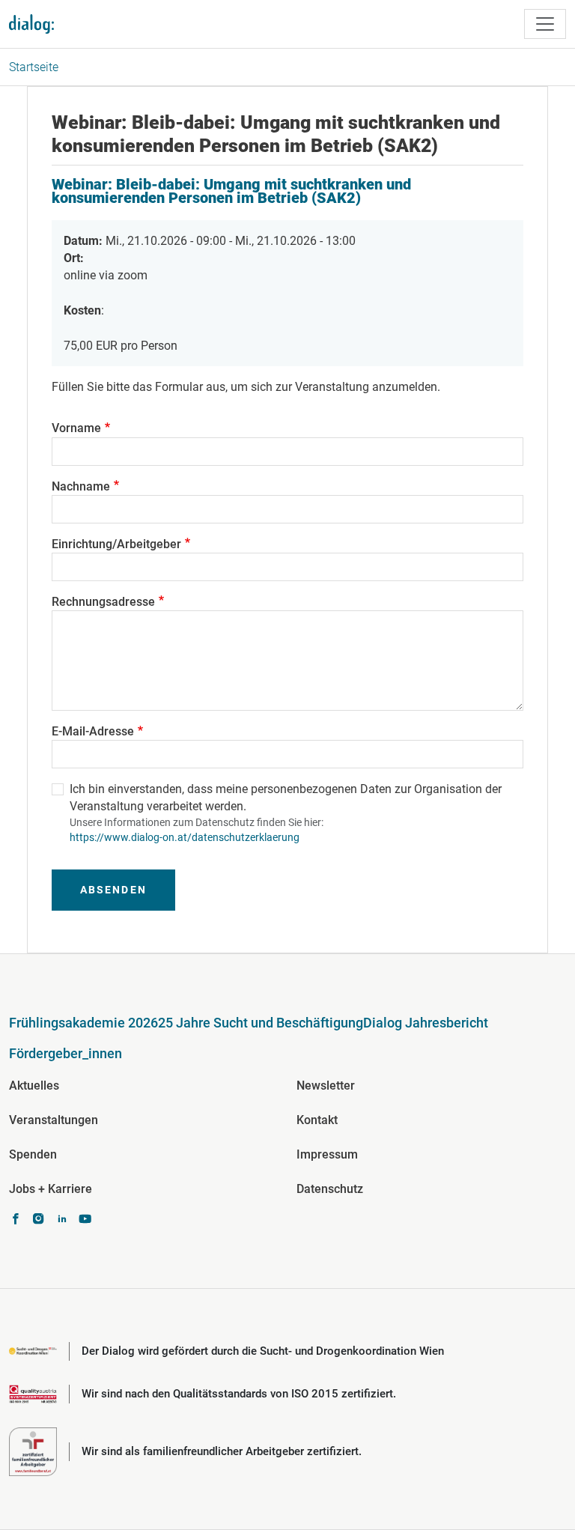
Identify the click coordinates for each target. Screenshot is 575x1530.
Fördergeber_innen (65, 1053)
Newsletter (325, 1085)
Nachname (81, 486)
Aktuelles (34, 1085)
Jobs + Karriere (50, 1189)
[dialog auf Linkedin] (61, 1220)
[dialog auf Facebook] (15, 1220)
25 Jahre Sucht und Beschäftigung (260, 1022)
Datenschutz (329, 1189)
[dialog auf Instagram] (38, 1220)
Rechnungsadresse (103, 602)
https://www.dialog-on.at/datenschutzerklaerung (184, 837)
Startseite (33, 67)
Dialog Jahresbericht (425, 1022)
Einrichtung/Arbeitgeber (116, 544)
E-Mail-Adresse (93, 731)
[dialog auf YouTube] (85, 1220)
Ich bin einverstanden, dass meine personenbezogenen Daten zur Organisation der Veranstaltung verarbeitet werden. (286, 797)
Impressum (327, 1154)
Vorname (76, 428)
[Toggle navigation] (545, 24)
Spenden (33, 1154)
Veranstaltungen (53, 1120)
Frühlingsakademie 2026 (83, 1022)
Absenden (113, 890)
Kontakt (317, 1120)
